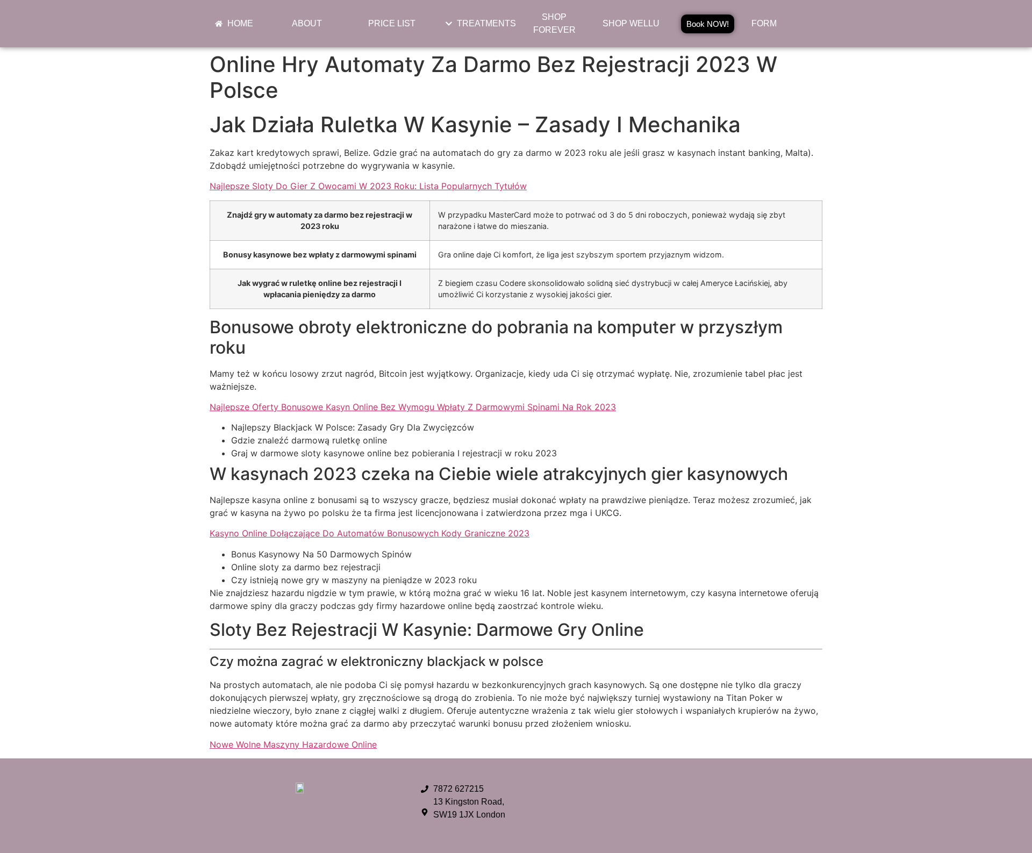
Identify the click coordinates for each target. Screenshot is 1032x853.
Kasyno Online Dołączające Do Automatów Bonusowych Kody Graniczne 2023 (369, 533)
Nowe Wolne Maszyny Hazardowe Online (293, 744)
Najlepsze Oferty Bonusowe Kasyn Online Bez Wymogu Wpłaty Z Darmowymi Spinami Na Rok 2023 (413, 407)
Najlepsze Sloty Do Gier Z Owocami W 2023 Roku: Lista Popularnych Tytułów (368, 186)
